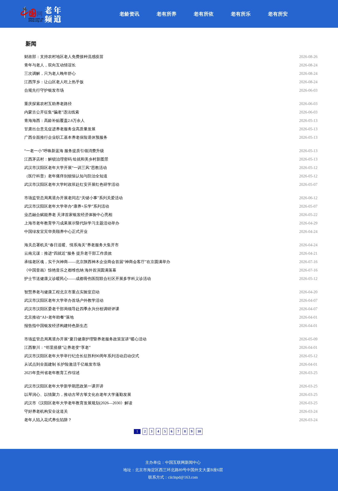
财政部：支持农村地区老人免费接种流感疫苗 (63, 57)
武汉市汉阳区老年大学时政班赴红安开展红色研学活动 (71, 184)
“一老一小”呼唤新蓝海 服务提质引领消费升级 (64, 151)
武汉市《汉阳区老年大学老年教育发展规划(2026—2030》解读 (78, 403)
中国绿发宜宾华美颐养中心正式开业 (56, 231)
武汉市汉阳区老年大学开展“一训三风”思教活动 (65, 167)
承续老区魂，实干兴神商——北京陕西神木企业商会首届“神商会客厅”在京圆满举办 (97, 262)
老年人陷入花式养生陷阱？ (48, 420)
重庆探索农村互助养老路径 (48, 104)
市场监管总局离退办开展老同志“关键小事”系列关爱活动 (73, 198)
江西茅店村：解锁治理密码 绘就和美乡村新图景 (66, 159)
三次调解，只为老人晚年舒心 (50, 73)
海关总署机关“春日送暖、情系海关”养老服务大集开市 (71, 245)
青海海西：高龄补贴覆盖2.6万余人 (54, 120)
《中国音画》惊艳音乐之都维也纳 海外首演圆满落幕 (70, 270)
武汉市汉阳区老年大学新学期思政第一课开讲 (63, 386)
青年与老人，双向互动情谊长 (50, 65)
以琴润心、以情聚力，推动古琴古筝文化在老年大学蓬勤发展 (77, 394)
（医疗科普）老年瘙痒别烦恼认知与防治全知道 (65, 176)
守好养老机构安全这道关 (46, 411)
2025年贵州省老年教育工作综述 (52, 373)
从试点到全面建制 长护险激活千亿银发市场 (62, 364)
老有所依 (204, 14)
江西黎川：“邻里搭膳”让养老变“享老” (57, 347)
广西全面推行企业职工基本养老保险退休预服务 (65, 137)
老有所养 (166, 14)
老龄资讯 (129, 14)
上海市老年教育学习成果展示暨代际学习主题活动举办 (71, 223)
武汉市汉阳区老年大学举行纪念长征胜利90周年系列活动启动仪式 (81, 356)
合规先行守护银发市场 (44, 90)
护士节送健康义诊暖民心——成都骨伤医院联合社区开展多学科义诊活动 (87, 278)
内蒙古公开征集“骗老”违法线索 (51, 112)
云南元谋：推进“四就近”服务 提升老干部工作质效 (68, 253)
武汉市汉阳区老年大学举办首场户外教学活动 (63, 300)
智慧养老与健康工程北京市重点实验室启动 (61, 292)
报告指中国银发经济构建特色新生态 (56, 326)
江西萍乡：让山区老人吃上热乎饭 (54, 82)
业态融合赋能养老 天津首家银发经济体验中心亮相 (68, 215)
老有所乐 (241, 14)
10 (199, 431)
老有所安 (278, 14)
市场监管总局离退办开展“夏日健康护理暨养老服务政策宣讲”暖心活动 (85, 339)
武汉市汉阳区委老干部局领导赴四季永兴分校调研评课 (71, 309)
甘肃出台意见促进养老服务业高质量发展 (60, 129)
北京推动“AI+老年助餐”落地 (49, 317)
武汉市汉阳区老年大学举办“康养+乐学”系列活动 (66, 206)
